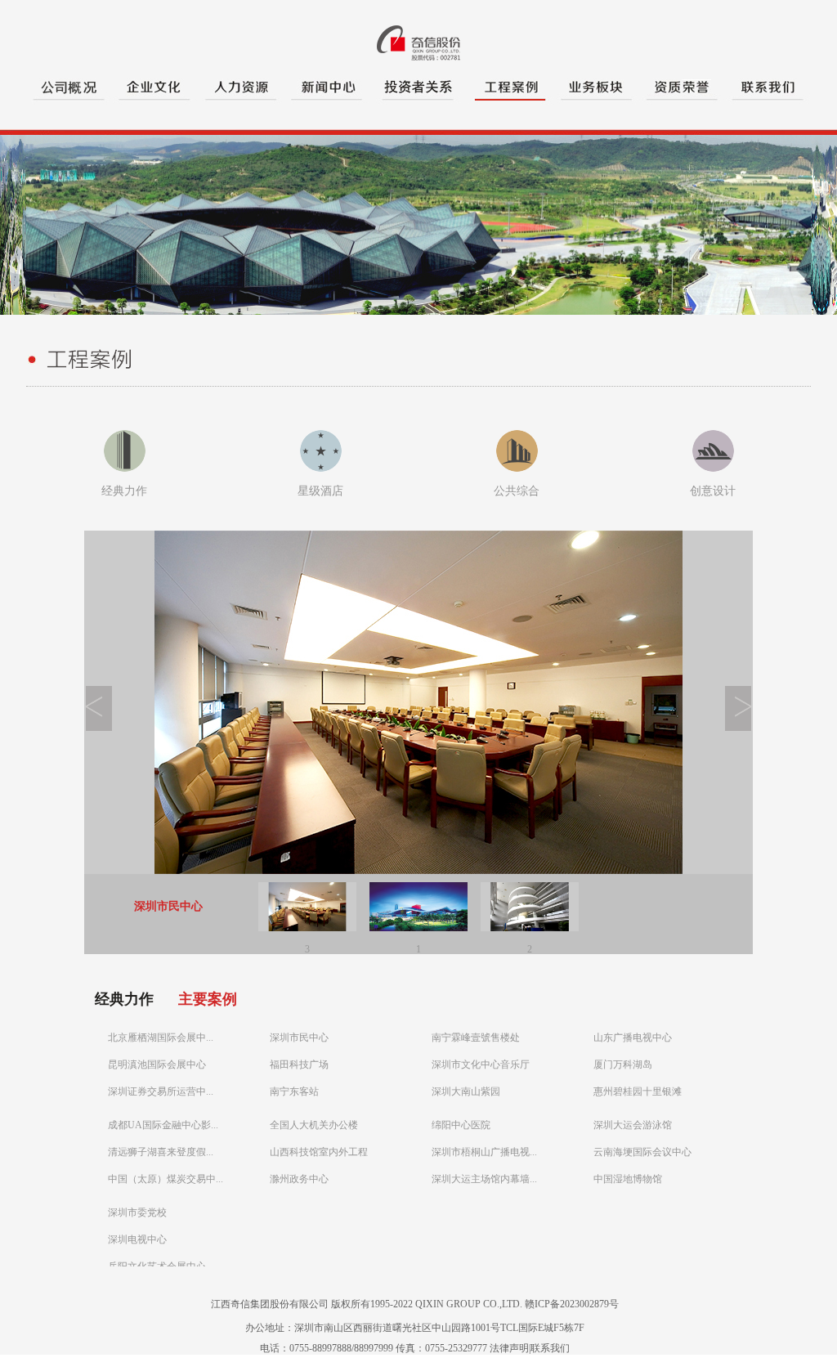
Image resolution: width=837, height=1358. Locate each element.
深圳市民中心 (299, 1037)
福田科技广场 (299, 1064)
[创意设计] (713, 468)
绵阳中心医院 (461, 1125)
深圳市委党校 (137, 1212)
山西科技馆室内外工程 (319, 1152)
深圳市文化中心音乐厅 (481, 1064)
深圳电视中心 (137, 1239)
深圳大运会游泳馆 (632, 1125)
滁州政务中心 (299, 1179)
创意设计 (713, 491)
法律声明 (509, 1348)
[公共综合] (517, 468)
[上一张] (99, 727)
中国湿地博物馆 (627, 1179)
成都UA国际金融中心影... (163, 1125)
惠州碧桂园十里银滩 (637, 1091)
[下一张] (738, 727)
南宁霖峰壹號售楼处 (476, 1037)
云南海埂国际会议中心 (642, 1152)
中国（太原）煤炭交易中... (165, 1179)
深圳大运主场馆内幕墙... (484, 1179)
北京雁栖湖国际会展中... (160, 1037)
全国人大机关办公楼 (314, 1125)
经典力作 (124, 491)
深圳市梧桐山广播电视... (484, 1152)
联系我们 (550, 1348)
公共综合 (516, 491)
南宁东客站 (294, 1091)
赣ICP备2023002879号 (572, 1304)
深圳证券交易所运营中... (160, 1091)
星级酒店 (320, 491)
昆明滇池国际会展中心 (157, 1064)
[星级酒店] (321, 468)
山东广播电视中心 (632, 1037)
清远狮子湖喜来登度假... (160, 1152)
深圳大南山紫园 (466, 1091)
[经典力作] (124, 468)
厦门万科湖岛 (622, 1064)
